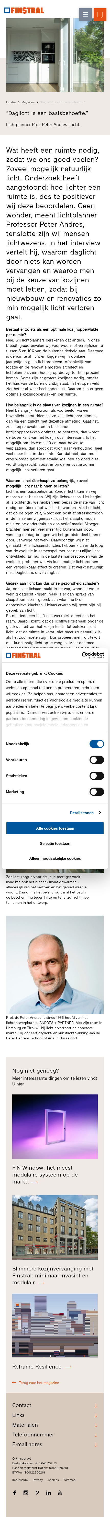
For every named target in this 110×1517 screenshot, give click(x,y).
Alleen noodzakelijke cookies (55, 858)
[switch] (97, 760)
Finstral (11, 102)
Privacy (38, 1480)
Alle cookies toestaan (55, 828)
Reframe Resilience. (37, 1366)
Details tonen (82, 812)
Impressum (20, 1480)
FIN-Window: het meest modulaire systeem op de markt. (45, 1174)
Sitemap (69, 1480)
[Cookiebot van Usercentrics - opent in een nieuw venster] (81, 655)
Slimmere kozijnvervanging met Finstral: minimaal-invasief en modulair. (53, 1275)
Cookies (53, 1480)
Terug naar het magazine (39, 1383)
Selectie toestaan (55, 843)
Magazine (28, 102)
